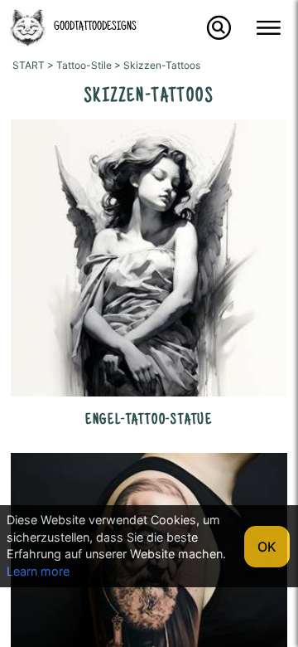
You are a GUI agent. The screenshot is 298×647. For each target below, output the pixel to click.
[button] (27, 42)
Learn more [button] (38, 571)
